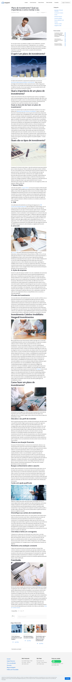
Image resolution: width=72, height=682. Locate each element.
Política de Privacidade (12, 669)
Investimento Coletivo (58, 12)
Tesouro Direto (25, 187)
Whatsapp (57, 661)
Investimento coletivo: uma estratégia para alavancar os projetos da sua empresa (59, 35)
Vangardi (39, 369)
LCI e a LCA (14, 252)
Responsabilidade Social (59, 20)
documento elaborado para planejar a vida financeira (23, 82)
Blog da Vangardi (11, 667)
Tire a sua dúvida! (11, 663)
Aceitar (67, 678)
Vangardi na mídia (57, 25)
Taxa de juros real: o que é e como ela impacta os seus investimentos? (40, 638)
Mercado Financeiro (58, 16)
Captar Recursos (11, 661)
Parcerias (9, 665)
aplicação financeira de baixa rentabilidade (26, 111)
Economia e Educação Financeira (58, 11)
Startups (56, 21)
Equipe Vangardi (22, 616)
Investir (55, 14)
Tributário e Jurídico (58, 23)
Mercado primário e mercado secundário (29, 637)
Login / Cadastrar (66, 2)
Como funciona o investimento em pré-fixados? (16, 638)
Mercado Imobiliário (58, 18)
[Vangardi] (5, 2)
